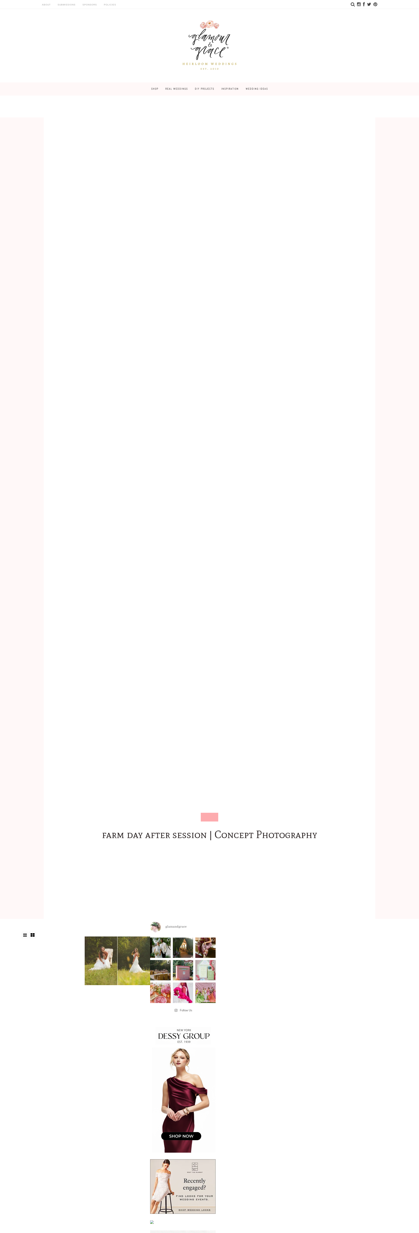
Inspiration (230, 89)
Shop (154, 89)
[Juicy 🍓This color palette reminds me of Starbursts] (160, 993)
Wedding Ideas (257, 89)
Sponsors (89, 4)
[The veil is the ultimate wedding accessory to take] (183, 993)
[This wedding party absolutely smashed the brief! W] (205, 993)
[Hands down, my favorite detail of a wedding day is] (183, 970)
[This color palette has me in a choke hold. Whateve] (160, 970)
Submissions (67, 4)
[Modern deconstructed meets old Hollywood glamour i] (205, 948)
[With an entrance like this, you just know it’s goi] (183, 948)
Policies (110, 4)
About (46, 4)
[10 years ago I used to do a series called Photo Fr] (160, 948)
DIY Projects (204, 89)
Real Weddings (176, 89)
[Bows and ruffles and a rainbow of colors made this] (205, 970)
